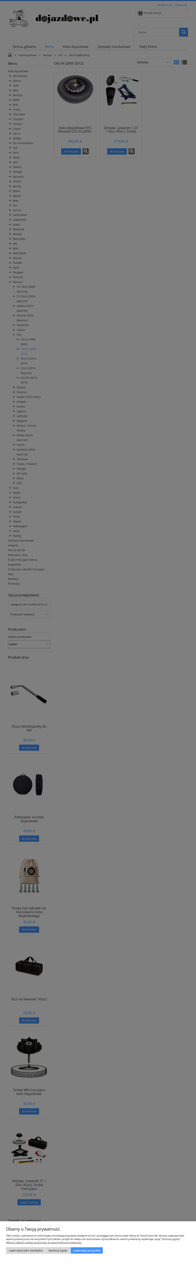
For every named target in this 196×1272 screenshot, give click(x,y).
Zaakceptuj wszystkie (86, 1250)
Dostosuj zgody (57, 1250)
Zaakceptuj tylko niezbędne (26, 1250)
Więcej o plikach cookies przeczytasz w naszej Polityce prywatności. (44, 1242)
